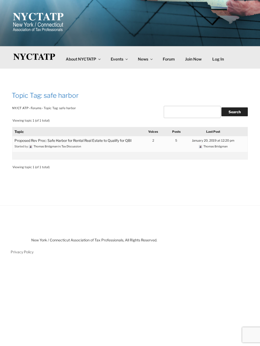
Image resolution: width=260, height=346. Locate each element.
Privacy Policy (22, 252)
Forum (169, 59)
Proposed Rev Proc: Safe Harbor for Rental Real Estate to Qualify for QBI (73, 140)
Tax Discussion (71, 146)
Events (117, 59)
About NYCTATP (81, 59)
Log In (218, 59)
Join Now (193, 59)
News (143, 59)
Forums (36, 108)
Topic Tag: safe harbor (45, 95)
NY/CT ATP (20, 108)
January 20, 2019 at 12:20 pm (213, 140)
